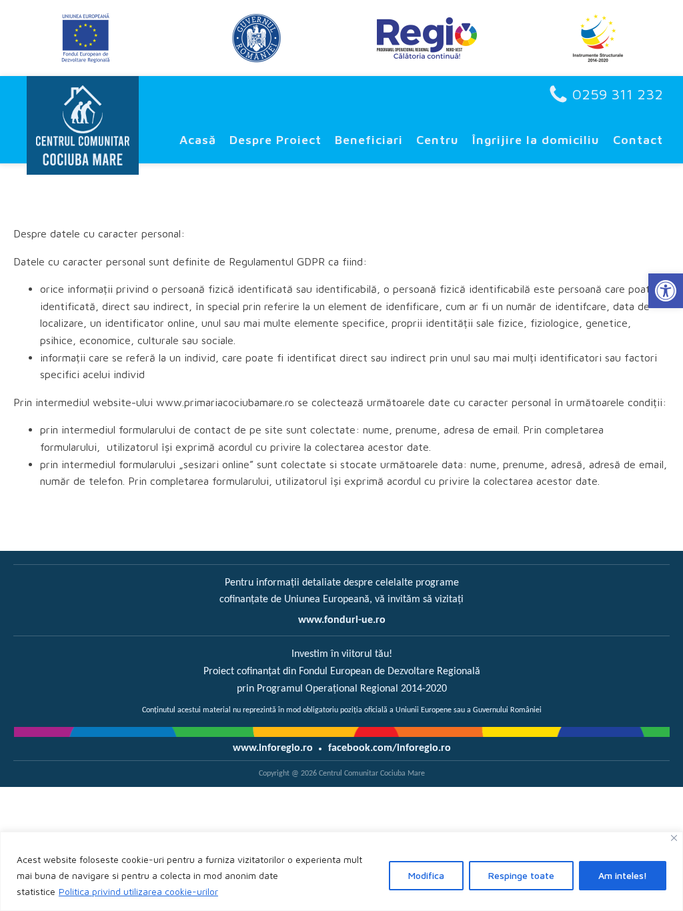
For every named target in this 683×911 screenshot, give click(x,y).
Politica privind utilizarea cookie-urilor (138, 891)
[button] (665, 290)
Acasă (197, 140)
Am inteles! (622, 875)
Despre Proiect (275, 140)
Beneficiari (369, 140)
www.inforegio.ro (273, 748)
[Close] (674, 838)
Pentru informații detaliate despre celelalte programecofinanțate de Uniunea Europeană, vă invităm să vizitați (341, 592)
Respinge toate (521, 875)
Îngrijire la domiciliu (536, 140)
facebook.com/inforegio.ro (389, 748)
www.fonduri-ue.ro (342, 620)
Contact (638, 140)
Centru (437, 140)
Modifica (426, 875)
